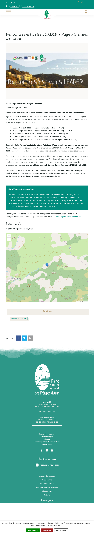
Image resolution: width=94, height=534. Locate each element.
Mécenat (47, 439)
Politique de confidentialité (47, 487)
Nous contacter (49, 459)
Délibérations (47, 444)
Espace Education (28, 6)
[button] (47, 264)
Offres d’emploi (47, 437)
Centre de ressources (47, 434)
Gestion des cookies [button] (47, 476)
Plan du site (47, 491)
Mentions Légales (47, 483)
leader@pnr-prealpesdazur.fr (69, 217)
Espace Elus (14, 6)
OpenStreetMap (85, 301)
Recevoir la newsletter (49, 465)
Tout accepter (33, 530)
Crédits (47, 495)
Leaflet (78, 301)
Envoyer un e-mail (18, 318)
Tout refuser (47, 530)
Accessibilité (47, 480)
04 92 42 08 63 (49, 411)
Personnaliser (61, 530)
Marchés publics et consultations (47, 442)
